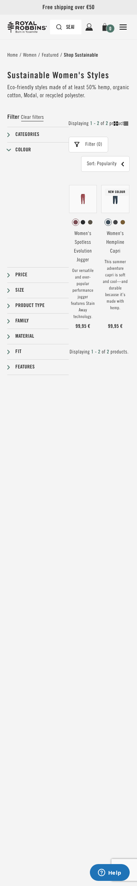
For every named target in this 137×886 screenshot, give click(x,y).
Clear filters (32, 117)
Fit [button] (18, 352)
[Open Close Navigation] (123, 27)
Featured (50, 55)
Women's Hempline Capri (115, 242)
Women (30, 55)
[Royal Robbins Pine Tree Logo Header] (30, 27)
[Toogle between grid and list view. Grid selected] (121, 124)
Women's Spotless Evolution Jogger (83, 247)
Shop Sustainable (81, 55)
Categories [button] (27, 134)
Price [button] (21, 275)
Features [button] (25, 367)
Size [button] (19, 290)
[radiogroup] (83, 222)
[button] (106, 27)
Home (12, 55)
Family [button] (22, 321)
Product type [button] (30, 305)
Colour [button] (23, 150)
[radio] (75, 222)
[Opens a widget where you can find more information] (110, 873)
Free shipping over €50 (68, 7)
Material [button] (24, 336)
